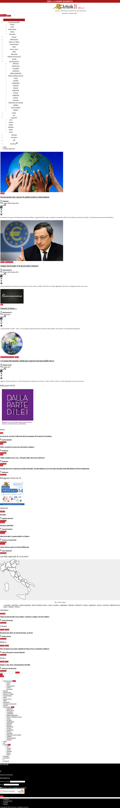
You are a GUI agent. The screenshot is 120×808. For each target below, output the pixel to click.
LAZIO (16, 78)
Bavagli (14, 37)
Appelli (14, 59)
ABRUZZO (16, 63)
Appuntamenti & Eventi (7, 357)
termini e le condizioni (19, 788)
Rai (14, 115)
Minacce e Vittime (14, 42)
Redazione (5, 201)
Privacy (5, 804)
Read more (3, 442)
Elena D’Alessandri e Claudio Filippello (13, 652)
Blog (1, 305)
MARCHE (15, 85)
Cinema (11, 122)
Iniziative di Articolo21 (14, 56)
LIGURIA (15, 80)
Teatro (11, 132)
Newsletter (14, 137)
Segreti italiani (14, 44)
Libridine (11, 127)
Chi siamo (6, 799)
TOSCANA (16, 100)
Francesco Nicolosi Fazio (9, 540)
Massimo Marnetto (7, 518)
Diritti (14, 52)
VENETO (15, 110)
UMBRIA (15, 105)
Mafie (14, 47)
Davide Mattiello (7, 440)
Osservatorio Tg (7, 270)
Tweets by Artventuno (6, 775)
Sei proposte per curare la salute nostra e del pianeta (24, 197)
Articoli (2, 193)
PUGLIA (15, 93)
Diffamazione (14, 39)
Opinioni (2, 511)
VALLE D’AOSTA (15, 107)
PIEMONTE (15, 90)
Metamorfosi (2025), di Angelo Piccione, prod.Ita (16, 633)
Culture (12, 32)
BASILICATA (15, 66)
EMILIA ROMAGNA (15, 73)
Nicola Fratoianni (7, 529)
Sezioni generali (13, 22)
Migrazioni (14, 54)
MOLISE (15, 88)
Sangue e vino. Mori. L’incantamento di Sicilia (15, 665)
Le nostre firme (7, 801)
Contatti (5, 802)
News (1, 433)
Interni (12, 24)
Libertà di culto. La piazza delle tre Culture (14, 536)
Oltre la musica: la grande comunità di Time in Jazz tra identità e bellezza (24, 649)
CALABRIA (16, 68)
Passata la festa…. (8, 308)
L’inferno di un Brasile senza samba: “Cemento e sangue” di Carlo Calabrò (24, 617)
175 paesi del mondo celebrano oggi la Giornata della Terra (27, 361)
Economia (12, 34)
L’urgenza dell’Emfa (6, 525)
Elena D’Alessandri (7, 620)
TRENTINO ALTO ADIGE (15, 103)
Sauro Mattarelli (7, 551)
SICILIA (15, 98)
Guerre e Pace (14, 49)
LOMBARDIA (16, 83)
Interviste (14, 135)
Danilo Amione (6, 636)
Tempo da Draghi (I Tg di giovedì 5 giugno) (19, 266)
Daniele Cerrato (7, 365)
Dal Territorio (13, 61)
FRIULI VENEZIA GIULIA (15, 76)
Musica (11, 129)
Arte (11, 120)
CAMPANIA (15, 71)
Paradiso (3, 515)
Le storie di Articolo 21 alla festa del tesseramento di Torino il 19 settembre (26, 436)
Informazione (12, 29)
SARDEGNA (15, 95)
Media (14, 113)
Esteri (12, 27)
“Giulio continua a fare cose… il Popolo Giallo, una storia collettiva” (22, 458)
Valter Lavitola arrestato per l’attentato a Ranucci (17, 447)
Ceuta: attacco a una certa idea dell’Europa (14, 547)
